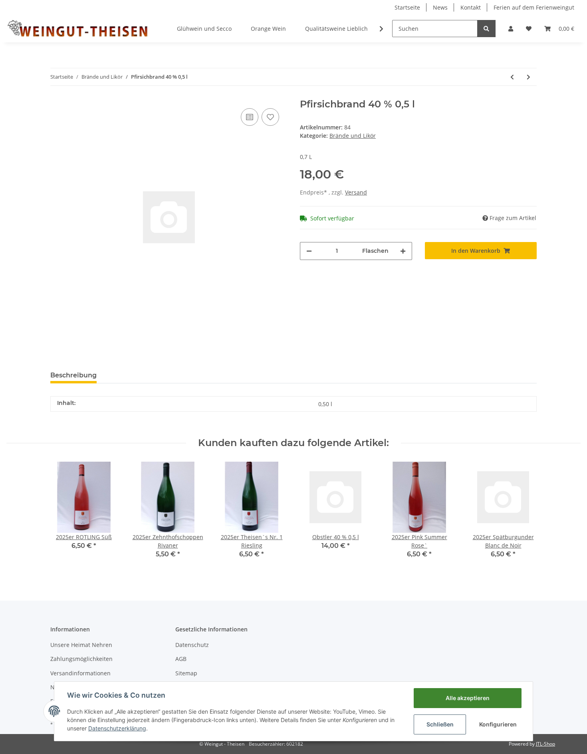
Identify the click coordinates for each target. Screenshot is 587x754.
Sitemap (186, 673)
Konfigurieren (498, 724)
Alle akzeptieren (468, 697)
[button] (511, 28)
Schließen (440, 724)
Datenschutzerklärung (117, 728)
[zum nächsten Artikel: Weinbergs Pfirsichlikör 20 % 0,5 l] (528, 76)
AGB (180, 659)
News (440, 7)
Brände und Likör (352, 135)
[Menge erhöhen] (403, 251)
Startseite (407, 7)
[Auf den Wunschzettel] (270, 117)
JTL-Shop (545, 743)
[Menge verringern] (309, 251)
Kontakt (470, 7)
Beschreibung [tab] (73, 375)
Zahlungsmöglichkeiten (81, 659)
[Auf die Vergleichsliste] (249, 117)
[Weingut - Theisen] (77, 28)
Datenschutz (192, 645)
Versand (356, 192)
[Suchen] (486, 28)
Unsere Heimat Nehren (81, 645)
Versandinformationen (80, 673)
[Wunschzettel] (529, 28)
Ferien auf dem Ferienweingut (534, 7)
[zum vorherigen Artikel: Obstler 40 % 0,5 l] (512, 76)
